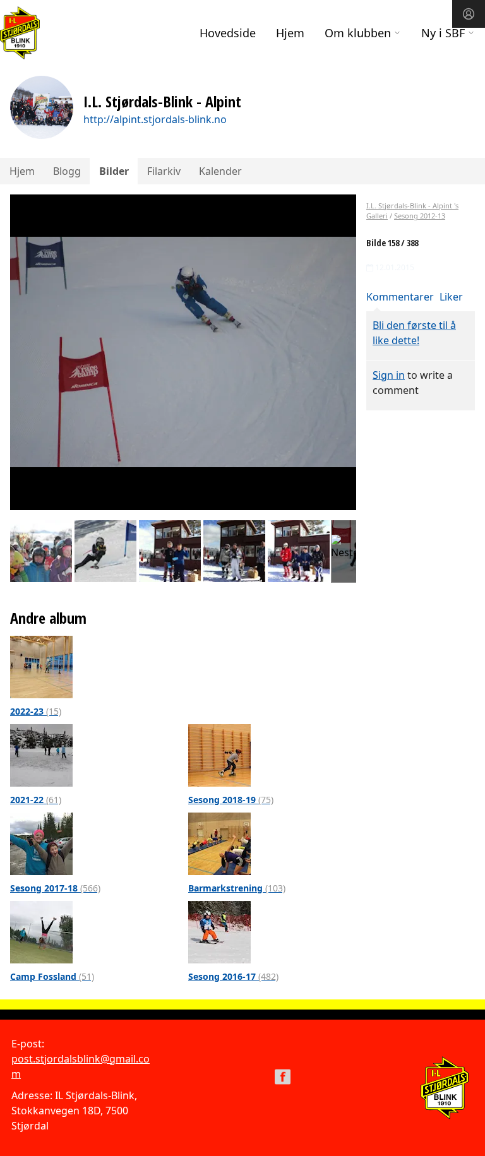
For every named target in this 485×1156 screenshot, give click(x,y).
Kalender (220, 171)
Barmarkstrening (236, 888)
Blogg (67, 171)
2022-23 (35, 711)
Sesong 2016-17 (233, 976)
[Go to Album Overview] (41, 666)
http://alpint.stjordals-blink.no (155, 119)
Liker (451, 297)
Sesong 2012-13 (419, 215)
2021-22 (35, 800)
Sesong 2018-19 (230, 800)
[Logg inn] (468, 14)
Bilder (114, 171)
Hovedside (228, 32)
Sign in (389, 375)
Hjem (290, 32)
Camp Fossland (52, 976)
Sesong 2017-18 (55, 888)
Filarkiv (164, 171)
